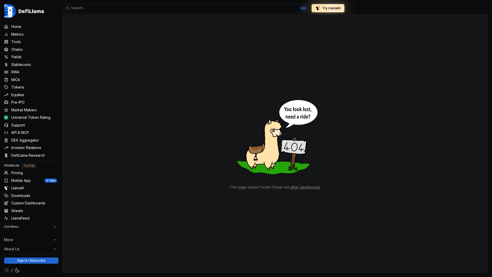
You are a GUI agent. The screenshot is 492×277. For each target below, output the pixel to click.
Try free (29, 165)
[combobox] (186, 8)
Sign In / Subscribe (31, 260)
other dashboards (305, 187)
